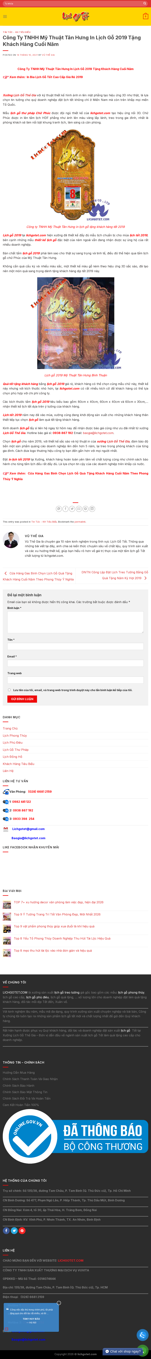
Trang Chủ (10, 728)
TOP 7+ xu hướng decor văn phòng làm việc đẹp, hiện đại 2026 (58, 902)
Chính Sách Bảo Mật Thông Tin (25, 1092)
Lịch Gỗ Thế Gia (24, 95)
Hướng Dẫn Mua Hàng (19, 1072)
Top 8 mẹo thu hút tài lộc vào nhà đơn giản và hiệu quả (53, 950)
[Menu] (5, 16)
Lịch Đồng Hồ (12, 757)
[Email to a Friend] (79, 509)
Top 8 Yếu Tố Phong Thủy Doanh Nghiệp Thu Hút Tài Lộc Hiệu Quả (62, 938)
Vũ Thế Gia (48, 55)
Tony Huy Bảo (31, 1319)
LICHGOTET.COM (70, 1260)
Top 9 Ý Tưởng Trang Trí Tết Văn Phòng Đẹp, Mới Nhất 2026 (57, 914)
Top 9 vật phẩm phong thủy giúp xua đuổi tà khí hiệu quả (54, 926)
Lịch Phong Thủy (15, 735)
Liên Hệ (8, 771)
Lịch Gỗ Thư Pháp (16, 750)
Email (12, 656)
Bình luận (14, 607)
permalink (80, 521)
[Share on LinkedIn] (92, 509)
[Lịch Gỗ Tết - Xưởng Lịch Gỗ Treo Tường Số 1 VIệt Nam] (75, 16)
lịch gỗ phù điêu (37, 997)
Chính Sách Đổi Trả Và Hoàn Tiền (26, 1098)
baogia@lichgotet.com (98, 433)
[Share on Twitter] (72, 509)
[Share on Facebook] (65, 509)
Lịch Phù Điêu (12, 742)
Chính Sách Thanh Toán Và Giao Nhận (30, 1079)
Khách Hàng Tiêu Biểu (18, 764)
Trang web (14, 673)
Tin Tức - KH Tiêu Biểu (16, 32)
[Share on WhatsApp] (59, 509)
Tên (11, 639)
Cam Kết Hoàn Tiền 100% (21, 1105)
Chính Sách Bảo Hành (18, 1085)
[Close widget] (59, 1303)
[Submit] (145, 3)
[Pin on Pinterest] (85, 509)
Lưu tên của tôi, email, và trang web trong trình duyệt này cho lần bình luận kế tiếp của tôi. (72, 690)
